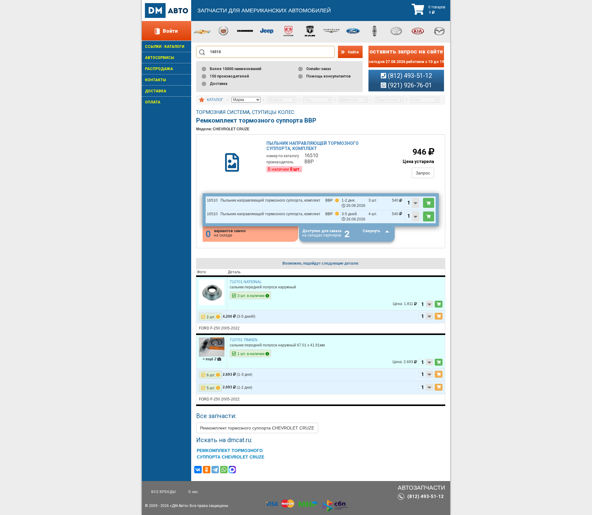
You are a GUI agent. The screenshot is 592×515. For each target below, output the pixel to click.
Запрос (423, 172)
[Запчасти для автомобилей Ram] (310, 30)
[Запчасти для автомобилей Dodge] (288, 30)
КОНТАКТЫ (155, 80)
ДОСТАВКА (155, 91)
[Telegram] (215, 469)
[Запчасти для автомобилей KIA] (418, 30)
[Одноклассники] (206, 469)
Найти (353, 52)
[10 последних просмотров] (201, 100)
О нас (193, 492)
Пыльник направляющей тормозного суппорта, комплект (312, 146)
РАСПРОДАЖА (159, 69)
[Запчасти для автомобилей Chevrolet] (202, 31)
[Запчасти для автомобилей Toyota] (396, 30)
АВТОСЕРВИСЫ (159, 58)
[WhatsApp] (224, 469)
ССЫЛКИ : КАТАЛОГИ (164, 46)
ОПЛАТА (152, 102)
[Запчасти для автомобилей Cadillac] (223, 30)
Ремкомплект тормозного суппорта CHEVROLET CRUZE (257, 427)
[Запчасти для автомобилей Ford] (353, 30)
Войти (170, 31)
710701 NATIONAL (246, 282)
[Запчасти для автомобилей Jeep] (266, 30)
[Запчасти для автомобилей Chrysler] (331, 30)
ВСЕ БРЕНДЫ (163, 492)
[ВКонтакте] (198, 469)
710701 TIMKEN (243, 340)
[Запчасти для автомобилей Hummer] (245, 30)
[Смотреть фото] (211, 292)
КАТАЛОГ (215, 100)
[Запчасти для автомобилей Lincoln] (374, 30)
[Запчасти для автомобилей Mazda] (439, 30)
